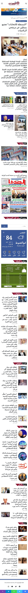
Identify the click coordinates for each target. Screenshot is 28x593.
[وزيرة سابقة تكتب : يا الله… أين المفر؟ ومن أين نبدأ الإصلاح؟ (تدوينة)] (5, 514)
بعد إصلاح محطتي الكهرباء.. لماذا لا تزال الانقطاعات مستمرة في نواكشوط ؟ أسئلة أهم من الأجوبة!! (21, 107)
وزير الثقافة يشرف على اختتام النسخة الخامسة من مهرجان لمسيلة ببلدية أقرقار (9, 408)
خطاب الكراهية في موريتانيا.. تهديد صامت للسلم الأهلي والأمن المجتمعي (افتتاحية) (15, 163)
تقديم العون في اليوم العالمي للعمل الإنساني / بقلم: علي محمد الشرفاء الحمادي (9, 343)
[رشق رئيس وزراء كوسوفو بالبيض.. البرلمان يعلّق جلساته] (22, 529)
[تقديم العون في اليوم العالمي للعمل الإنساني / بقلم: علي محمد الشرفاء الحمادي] (22, 342)
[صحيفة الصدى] (14, 3)
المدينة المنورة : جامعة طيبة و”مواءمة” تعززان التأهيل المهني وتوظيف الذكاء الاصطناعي (9, 445)
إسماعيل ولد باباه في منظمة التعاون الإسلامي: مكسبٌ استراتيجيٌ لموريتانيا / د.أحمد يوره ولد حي (19, 504)
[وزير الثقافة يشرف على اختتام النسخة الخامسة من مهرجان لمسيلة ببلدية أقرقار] (22, 407)
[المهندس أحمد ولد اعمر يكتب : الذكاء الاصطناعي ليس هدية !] (22, 477)
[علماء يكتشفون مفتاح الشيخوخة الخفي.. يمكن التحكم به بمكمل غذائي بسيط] (22, 560)
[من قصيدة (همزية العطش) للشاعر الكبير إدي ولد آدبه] (22, 418)
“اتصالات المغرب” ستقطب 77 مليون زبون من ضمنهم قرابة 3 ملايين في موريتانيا (9, 466)
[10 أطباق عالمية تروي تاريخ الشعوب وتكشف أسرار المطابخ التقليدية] (22, 538)
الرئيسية (22, 18)
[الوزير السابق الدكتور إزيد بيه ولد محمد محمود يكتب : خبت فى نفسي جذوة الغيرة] (22, 317)
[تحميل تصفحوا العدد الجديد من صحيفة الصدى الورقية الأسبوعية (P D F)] (14, 214)
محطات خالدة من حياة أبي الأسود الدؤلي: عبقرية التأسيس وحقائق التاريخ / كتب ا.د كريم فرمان (9, 385)
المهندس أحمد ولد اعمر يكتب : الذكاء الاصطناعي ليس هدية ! (9, 476)
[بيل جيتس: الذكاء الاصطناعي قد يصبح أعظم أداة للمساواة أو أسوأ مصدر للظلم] (7, 118)
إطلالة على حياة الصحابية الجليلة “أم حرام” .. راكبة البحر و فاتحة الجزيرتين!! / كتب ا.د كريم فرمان (21, 134)
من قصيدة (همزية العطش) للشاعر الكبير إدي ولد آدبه (10, 418)
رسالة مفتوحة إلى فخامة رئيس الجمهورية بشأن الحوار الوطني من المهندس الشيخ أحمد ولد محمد (9, 330)
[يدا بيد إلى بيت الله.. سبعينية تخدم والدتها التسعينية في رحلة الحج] (22, 572)
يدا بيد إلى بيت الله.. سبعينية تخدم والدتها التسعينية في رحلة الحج (9, 572)
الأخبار (18, 21)
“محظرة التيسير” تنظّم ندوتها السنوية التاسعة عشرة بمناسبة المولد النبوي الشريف (9, 397)
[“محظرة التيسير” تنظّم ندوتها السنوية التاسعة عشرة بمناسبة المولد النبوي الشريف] (22, 396)
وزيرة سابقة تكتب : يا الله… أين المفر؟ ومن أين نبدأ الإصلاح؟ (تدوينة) (19, 515)
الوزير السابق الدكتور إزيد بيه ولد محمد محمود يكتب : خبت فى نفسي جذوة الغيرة (9, 318)
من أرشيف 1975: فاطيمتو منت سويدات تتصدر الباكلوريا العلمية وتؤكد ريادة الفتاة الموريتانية (9, 549)
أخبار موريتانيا (15, 18)
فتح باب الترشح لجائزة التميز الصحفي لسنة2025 (7, 105)
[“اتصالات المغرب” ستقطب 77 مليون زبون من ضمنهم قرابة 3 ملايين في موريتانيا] (22, 466)
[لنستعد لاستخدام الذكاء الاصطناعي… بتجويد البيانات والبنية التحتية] (22, 456)
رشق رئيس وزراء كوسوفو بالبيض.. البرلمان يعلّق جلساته (10, 529)
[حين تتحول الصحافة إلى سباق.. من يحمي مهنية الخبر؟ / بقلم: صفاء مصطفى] (22, 353)
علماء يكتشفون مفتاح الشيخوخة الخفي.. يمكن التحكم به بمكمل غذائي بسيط (9, 562)
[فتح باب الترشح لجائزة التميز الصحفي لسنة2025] (7, 99)
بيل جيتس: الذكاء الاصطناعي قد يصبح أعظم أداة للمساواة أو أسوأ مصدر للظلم (7, 125)
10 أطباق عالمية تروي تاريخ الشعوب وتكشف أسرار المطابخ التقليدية (9, 538)
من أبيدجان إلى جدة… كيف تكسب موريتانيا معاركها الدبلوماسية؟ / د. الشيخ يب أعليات (19, 491)
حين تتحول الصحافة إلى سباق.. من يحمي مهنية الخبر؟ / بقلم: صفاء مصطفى (9, 354)
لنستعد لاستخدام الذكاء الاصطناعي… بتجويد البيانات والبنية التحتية (9, 455)
